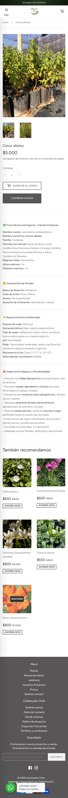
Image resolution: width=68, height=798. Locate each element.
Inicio (6, 22)
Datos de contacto (34, 712)
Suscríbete (56, 757)
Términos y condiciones (34, 730)
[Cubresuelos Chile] (34, 11)
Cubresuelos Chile (35, 777)
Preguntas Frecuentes (34, 726)
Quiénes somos (34, 707)
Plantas (34, 670)
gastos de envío (16, 158)
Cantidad (8, 168)
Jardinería (34, 680)
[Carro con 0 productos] (62, 11)
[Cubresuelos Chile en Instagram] (36, 768)
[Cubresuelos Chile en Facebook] (30, 768)
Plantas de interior (34, 675)
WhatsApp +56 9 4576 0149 (34, 3)
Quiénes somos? (34, 694)
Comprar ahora (22, 198)
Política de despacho (34, 721)
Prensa (34, 689)
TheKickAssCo (46, 781)
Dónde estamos (34, 716)
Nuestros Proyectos (34, 684)
